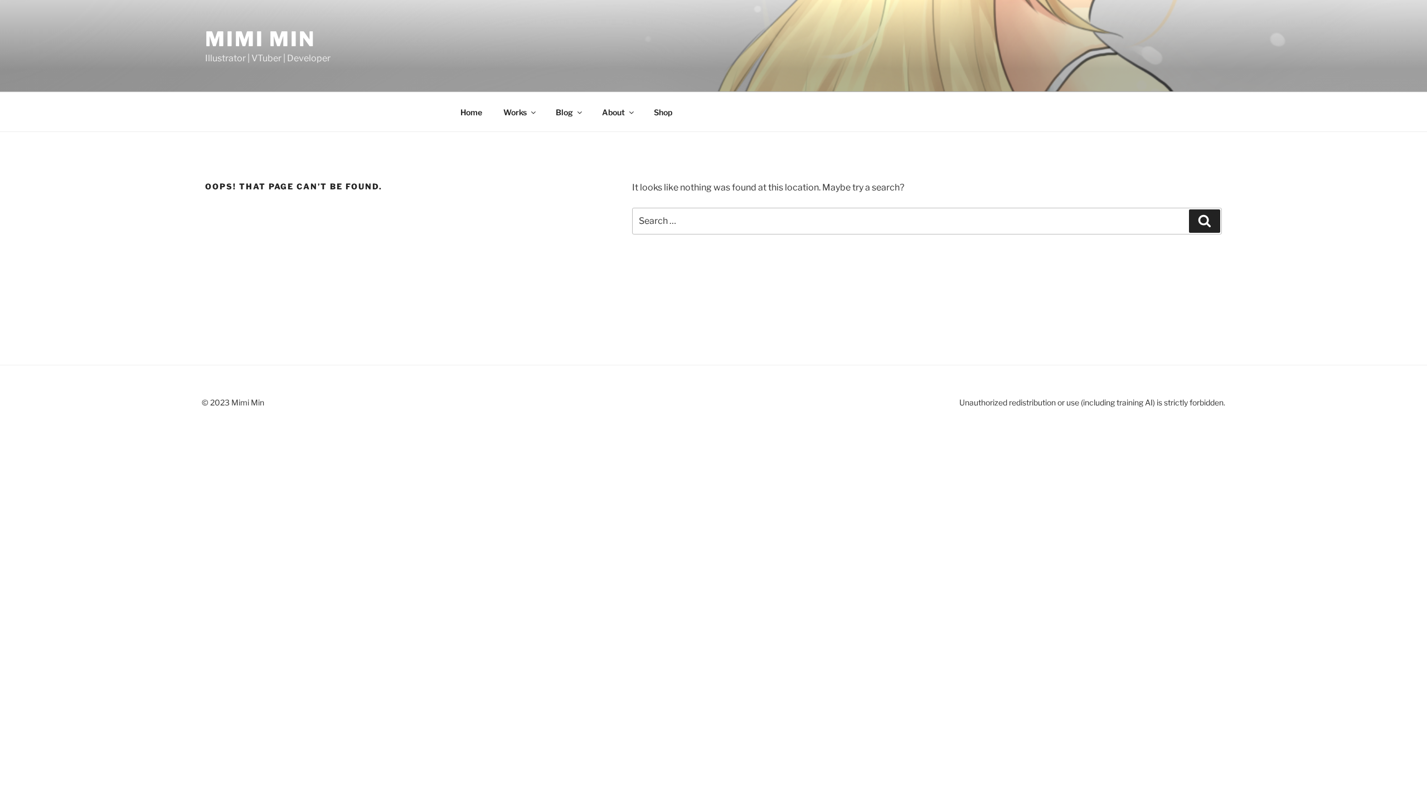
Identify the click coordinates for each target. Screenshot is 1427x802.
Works (515, 112)
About (613, 112)
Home (471, 112)
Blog (564, 112)
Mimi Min (260, 39)
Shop (663, 112)
